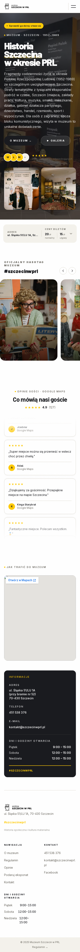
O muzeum (11, 853)
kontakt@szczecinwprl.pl (27, 727)
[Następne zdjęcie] (72, 270)
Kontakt (9, 882)
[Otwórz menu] (72, 6)
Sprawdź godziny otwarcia (25, 25)
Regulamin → (40, 947)
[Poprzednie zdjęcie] (63, 270)
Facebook (51, 872)
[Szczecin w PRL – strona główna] (17, 6)
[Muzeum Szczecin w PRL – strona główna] (40, 807)
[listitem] (28, 320)
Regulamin (11, 860)
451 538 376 (17, 712)
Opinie (8, 867)
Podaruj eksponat (16, 875)
